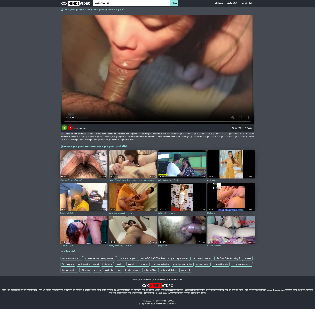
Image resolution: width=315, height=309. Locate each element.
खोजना (174, 3)
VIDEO (76, 3)
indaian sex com (132, 270)
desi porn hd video (168, 270)
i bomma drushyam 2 (128, 258)
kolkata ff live (150, 270)
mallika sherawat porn (202, 258)
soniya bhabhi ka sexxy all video (99, 258)
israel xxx (120, 264)
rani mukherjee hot (161, 264)
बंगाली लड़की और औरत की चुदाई (228, 258)
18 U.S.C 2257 (147, 300)
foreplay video (202, 264)
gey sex (97, 270)
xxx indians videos (113, 270)
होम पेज (220, 3)
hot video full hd (69, 270)
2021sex (247, 258)
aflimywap (86, 270)
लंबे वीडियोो (233, 3)
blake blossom (162, 293)
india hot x (107, 264)
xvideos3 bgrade (220, 264)
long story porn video (178, 258)
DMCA (171, 300)
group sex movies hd (241, 264)
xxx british (185, 270)
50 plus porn (68, 264)
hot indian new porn (71, 258)
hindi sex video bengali (88, 264)
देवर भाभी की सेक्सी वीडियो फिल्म (153, 258)
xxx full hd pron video (138, 264)
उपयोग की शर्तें (161, 300)
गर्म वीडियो (248, 3)
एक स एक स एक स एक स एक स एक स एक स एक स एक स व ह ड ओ (157, 279)
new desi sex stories (182, 264)
